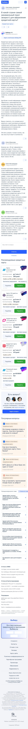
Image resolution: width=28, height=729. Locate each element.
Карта (12, 653)
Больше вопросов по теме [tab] (9, 491)
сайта (16, 653)
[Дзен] (18, 688)
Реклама (14, 650)
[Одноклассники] (10, 688)
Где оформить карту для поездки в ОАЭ (11, 558)
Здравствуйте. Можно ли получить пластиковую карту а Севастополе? (12, 544)
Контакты (14, 644)
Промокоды (14, 662)
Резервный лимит (11, 369)
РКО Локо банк (5, 604)
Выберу (3, 610)
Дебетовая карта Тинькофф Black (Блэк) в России (12, 598)
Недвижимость (14, 669)
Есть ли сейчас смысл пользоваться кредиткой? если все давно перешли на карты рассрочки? (12, 538)
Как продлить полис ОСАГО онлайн (10, 589)
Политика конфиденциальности (14, 656)
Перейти (20, 285)
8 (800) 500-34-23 (14, 678)
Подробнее (10, 709)
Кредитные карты (7, 24)
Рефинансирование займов (8, 577)
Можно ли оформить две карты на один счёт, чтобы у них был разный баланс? (11, 530)
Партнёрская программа (14, 659)
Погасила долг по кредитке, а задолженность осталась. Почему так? (11, 551)
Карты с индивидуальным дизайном (11, 607)
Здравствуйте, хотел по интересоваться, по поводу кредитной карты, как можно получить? (10, 497)
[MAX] (14, 688)
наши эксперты (19, 407)
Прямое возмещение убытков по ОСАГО (12, 591)
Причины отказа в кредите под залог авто (12, 574)
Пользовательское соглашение (17, 700)
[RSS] (21, 688)
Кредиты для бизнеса (7, 602)
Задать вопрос (14, 411)
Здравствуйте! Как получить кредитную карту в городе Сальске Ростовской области (12, 522)
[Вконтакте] (6, 688)
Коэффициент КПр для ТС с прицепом (11, 583)
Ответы (8, 610)
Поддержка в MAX (14, 675)
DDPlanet (17, 725)
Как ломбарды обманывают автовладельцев (13, 572)
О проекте (14, 641)
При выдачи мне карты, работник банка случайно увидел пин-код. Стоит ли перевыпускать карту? (11, 515)
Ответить (14, 251)
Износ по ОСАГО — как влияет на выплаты (12, 586)
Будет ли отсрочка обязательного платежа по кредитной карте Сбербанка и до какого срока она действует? (11, 506)
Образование (14, 666)
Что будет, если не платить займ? (10, 569)
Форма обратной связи (15, 673)
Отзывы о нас (14, 647)
